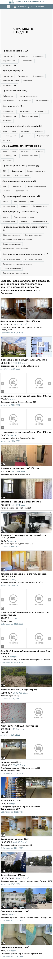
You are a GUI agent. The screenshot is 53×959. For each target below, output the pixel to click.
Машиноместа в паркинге (24, 202)
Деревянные (26, 136)
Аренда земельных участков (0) (19, 181)
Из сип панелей (43, 136)
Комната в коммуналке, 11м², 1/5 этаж (20, 468)
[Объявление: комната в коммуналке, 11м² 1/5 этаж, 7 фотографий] (26, 466)
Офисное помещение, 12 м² (15, 911)
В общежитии (8, 96)
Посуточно (27, 81)
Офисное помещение (11, 235)
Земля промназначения (36, 171)
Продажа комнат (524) (14, 91)
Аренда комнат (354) (13, 106)
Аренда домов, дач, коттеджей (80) (22, 146)
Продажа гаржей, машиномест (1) (21, 196)
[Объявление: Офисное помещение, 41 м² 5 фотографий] (26, 836)
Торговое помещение (33, 235)
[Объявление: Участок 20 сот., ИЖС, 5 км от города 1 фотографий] (26, 723)
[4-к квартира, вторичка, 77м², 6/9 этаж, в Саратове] (13, 319)
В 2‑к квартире (8, 101)
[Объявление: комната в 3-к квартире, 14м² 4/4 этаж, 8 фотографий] (26, 499)
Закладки (22, 7)
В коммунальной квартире (29, 96)
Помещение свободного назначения (17, 240)
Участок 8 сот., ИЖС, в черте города (19, 690)
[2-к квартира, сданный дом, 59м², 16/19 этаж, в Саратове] (13, 357)
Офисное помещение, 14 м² (15, 948)
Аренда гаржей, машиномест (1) (20, 212)
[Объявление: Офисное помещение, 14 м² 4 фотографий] (26, 945)
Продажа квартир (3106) (15, 51)
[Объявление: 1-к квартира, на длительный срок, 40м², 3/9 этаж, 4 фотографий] (13, 429)
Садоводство (17, 171)
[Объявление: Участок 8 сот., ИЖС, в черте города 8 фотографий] (26, 687)
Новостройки (27, 61)
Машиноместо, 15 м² (11, 762)
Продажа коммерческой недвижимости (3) (24, 228)
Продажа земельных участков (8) (20, 166)
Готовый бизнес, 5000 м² (13, 875)
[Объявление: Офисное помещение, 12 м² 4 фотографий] (26, 909)
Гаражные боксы (9, 206)
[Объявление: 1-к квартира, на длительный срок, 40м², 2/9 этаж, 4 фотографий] (13, 393)
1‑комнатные (8, 56)
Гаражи (5, 202)
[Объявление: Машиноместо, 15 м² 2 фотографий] (26, 798)
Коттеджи (25, 131)
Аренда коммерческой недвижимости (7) (25, 254)
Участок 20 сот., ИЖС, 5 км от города (19, 726)
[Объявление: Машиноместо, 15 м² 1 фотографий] (26, 759)
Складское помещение (12, 244)
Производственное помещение (15, 249)
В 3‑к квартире (24, 101)
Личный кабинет (38, 7)
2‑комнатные (23, 56)
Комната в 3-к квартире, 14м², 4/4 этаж (21, 502)
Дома (5, 131)
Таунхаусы (38, 131)
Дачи (14, 131)
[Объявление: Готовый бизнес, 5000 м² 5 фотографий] (26, 872)
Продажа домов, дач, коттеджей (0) (22, 126)
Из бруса (6, 140)
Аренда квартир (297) (14, 71)
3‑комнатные (38, 56)
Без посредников (9, 65)
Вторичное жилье (9, 61)
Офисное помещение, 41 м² (15, 839)
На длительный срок (11, 81)
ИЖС (4, 171)
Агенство (6, 175)
